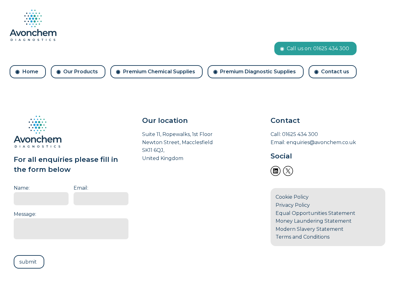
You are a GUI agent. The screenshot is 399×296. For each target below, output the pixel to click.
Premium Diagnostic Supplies (258, 72)
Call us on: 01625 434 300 (318, 48)
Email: (81, 188)
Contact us (335, 72)
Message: (25, 214)
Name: (22, 188)
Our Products (80, 72)
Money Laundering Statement (314, 221)
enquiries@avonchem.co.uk (321, 142)
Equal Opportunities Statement (315, 213)
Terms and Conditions (302, 237)
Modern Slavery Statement (310, 229)
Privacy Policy (293, 205)
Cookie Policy (292, 197)
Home (30, 72)
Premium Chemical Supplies (159, 72)
